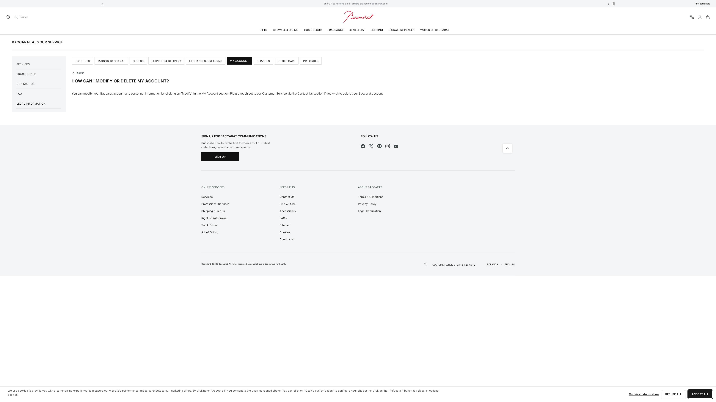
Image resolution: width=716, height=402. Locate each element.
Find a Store (288, 203)
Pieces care (287, 61)
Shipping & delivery (166, 61)
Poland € (492, 264)
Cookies (285, 232)
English (510, 264)
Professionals (702, 3)
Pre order (310, 61)
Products (82, 61)
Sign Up (220, 156)
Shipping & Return (213, 211)
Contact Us (25, 83)
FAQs (283, 218)
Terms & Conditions (370, 196)
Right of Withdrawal (214, 218)
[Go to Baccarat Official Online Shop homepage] (358, 17)
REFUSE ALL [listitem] (673, 394)
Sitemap (285, 225)
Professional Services (215, 203)
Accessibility (288, 211)
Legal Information (31, 103)
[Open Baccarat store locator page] (8, 16)
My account (239, 60)
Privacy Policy (367, 203)
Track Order (26, 74)
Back (80, 73)
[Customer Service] (692, 16)
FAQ (19, 93)
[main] (358, 79)
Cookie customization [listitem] (644, 394)
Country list (287, 239)
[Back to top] (507, 148)
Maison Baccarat (111, 61)
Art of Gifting (209, 232)
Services (23, 64)
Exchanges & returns (205, 61)
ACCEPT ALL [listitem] (700, 394)
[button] (103, 3)
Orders (138, 61)
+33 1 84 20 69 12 (465, 264)
